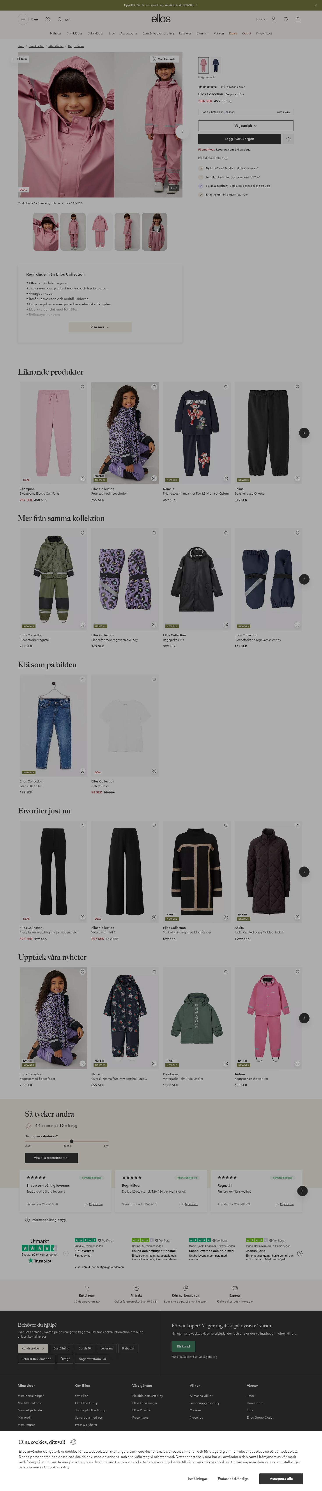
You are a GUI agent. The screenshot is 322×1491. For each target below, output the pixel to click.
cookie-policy (58, 1467)
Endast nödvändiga (233, 1479)
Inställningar (197, 1479)
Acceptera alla (281, 1479)
